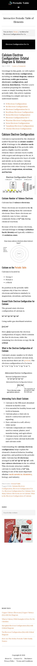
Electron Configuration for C (17, 117)
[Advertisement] (16, 574)
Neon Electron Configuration (18, 123)
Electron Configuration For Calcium (18, 491)
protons (27, 360)
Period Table (15, 484)
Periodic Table (20, 267)
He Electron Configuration (17, 106)
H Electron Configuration (16, 104)
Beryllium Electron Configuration (19, 112)
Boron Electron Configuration (18, 115)
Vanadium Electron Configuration (20, 126)
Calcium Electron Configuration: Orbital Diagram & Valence (15, 58)
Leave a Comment (19, 66)
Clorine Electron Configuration (18, 129)
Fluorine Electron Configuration (19, 120)
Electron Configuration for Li (18, 109)
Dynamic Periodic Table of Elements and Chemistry (18, 3)
